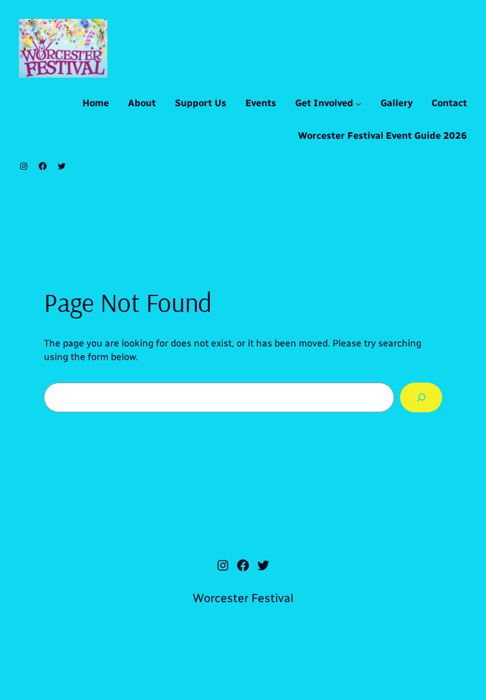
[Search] (421, 397)
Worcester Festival (243, 598)
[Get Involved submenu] (359, 104)
